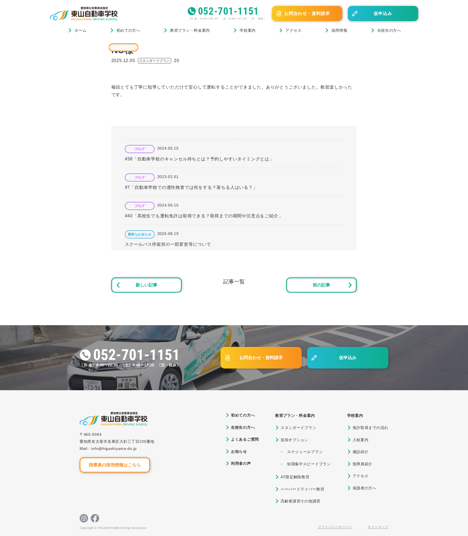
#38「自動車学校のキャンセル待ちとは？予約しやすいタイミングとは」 (199, 159)
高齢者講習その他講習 (300, 501)
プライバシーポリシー (335, 527)
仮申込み (383, 13)
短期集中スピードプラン (309, 464)
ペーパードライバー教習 (302, 489)
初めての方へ (128, 30)
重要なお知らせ (140, 234)
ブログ (76, 47)
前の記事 (321, 285)
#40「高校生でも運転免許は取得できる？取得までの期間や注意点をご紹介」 (204, 216)
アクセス (293, 30)
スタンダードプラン (123, 47)
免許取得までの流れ (370, 427)
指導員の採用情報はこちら (115, 465)
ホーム (80, 30)
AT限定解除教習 (295, 477)
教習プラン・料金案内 (190, 30)
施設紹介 (361, 452)
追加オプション (294, 440)
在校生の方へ (389, 30)
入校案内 (361, 440)
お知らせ (239, 451)
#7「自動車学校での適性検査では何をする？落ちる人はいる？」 (191, 187)
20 (176, 60)
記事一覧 (234, 282)
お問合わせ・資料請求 (307, 13)
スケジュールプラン (305, 452)
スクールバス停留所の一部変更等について (168, 244)
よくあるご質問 (245, 439)
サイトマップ (378, 527)
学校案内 (248, 30)
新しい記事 (146, 285)
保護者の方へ (364, 488)
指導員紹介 (363, 464)
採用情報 (339, 30)
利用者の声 (241, 463)
